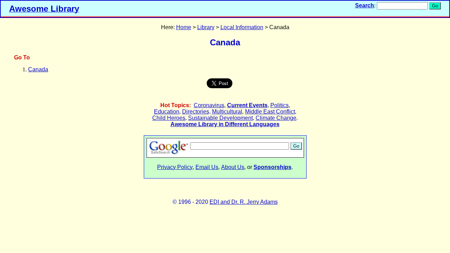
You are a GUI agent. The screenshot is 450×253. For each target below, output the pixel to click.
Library (205, 27)
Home (183, 27)
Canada (38, 69)
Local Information (241, 27)
